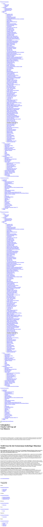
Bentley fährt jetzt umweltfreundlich (13, 37)
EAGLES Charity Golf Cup (11, 96)
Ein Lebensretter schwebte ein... (12, 42)
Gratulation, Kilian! (10, 31)
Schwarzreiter (9, 134)
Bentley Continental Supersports (12, 99)
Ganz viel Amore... (10, 63)
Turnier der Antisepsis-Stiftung (10, 171)
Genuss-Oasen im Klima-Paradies (12, 41)
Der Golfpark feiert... (10, 85)
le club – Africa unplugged (11, 88)
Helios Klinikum (7, 201)
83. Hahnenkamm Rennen (11, 17)
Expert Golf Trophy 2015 (11, 141)
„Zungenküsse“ (9, 26)
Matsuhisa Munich (10, 71)
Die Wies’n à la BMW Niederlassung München (14, 267)
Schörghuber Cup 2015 (8, 173)
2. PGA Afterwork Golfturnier (12, 92)
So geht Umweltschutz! (10, 64)
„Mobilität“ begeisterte (8, 150)
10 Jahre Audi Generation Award (12, 112)
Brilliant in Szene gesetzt (11, 44)
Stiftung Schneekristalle (11, 114)
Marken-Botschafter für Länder (12, 111)
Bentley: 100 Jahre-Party (11, 65)
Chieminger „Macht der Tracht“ (10, 172)
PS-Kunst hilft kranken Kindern (12, 24)
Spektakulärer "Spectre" (11, 349)
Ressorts (6, 6)
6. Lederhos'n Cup (10, 307)
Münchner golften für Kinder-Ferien (13, 60)
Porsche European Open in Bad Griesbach (14, 118)
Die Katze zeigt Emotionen (11, 130)
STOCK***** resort (8, 204)
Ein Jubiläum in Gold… (11, 29)
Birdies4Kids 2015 (10, 163)
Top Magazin (5, 179)
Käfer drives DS (9, 128)
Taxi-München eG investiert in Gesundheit (14, 287)
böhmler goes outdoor (10, 103)
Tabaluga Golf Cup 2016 (11, 119)
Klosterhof (6, 184)
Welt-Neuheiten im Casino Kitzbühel (13, 109)
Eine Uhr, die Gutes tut (10, 46)
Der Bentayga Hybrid (10, 266)
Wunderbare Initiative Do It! (11, 166)
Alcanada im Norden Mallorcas (12, 33)
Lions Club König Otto (10, 165)
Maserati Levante (9, 131)
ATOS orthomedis (8, 191)
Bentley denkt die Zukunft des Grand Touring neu (15, 58)
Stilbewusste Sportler (10, 78)
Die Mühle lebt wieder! (10, 34)
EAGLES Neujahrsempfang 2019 (12, 72)
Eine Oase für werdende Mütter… (12, 82)
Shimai (6, 200)
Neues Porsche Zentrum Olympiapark (13, 116)
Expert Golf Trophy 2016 (11, 120)
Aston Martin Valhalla (10, 35)
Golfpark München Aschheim (9, 170)
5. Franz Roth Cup (10, 308)
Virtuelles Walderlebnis (10, 73)
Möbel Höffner (7, 199)
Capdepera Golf (7, 206)
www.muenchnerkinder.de (4, 478)
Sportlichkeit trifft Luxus (11, 62)
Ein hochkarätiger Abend (11, 87)
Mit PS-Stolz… (9, 69)
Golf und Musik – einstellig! (11, 48)
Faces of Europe (9, 39)
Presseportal (5, 180)
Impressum (4, 525)
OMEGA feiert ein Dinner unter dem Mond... (14, 102)
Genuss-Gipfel (9, 347)
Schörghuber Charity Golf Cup (12, 79)
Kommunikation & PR (8, 9)
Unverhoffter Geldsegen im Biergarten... (13, 38)
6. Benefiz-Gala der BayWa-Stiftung (13, 327)
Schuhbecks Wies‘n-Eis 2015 (11, 140)
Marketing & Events (8, 10)
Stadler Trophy (7, 146)
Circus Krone (9, 226)
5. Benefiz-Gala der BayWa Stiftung (13, 176)
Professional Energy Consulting (10, 404)
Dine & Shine (9, 19)
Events (4, 142)
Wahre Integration (8, 160)
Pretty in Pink (9, 126)
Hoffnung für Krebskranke (11, 55)
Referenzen (4, 11)
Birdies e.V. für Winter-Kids (11, 164)
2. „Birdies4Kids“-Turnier (11, 100)
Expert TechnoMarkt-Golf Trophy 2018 (13, 288)
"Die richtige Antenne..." (11, 94)
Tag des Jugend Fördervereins (12, 101)
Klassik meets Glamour (11, 124)
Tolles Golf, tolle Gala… (11, 125)
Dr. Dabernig (7, 202)
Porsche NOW (7, 144)
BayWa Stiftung (7, 175)
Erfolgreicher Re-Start (10, 25)
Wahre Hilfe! (7, 368)
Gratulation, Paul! (10, 14)
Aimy (6, 405)
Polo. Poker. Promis (10, 107)
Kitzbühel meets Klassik (9, 148)
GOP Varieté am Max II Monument (12, 106)
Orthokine (6, 198)
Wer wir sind (7, 4)
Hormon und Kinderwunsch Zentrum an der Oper (13, 192)
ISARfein (8, 22)
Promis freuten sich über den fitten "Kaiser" (14, 54)
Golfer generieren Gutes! (11, 93)
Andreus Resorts (7, 185)
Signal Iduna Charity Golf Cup (12, 168)
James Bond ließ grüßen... (9, 145)
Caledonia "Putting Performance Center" (13, 104)
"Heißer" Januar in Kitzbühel (11, 110)
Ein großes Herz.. (10, 49)
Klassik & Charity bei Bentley (12, 53)
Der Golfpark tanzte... (10, 28)
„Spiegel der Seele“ (10, 89)
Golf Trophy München (10, 30)
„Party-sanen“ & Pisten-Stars (11, 51)
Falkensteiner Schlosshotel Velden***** (11, 207)
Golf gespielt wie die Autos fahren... (13, 75)
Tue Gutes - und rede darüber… (12, 121)
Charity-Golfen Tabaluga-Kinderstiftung (13, 162)
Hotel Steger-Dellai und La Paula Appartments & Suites (14, 187)
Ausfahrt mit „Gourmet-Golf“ (9, 147)
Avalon (6, 152)
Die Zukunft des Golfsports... (11, 129)
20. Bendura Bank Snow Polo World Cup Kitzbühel (15, 18)
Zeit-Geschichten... (8, 143)
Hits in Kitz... (9, 70)
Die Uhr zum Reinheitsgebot (11, 123)
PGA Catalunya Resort (8, 205)
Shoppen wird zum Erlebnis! (11, 23)
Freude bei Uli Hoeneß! (8, 157)
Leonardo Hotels (7, 203)
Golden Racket (9, 139)
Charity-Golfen (7, 161)
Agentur (4, 3)
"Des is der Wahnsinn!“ (11, 328)
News (3, 12)
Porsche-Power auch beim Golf (12, 27)
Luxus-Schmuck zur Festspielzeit (12, 59)
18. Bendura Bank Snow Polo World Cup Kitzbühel (15, 52)
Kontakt (4, 209)
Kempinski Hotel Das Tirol (9, 183)
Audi (5, 151)
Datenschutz (5, 524)
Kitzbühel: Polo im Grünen (11, 227)
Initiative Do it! (7, 174)
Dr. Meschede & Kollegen (9, 196)
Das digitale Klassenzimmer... (12, 47)
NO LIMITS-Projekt (8, 159)
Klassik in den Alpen (10, 83)
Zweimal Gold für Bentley (11, 76)
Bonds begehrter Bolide (11, 136)
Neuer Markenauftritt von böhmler (12, 113)
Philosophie (6, 5)
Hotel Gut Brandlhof (8, 186)
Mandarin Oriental (10, 15)
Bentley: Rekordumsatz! (11, 43)
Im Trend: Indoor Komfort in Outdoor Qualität (14, 66)
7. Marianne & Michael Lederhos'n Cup (13, 84)
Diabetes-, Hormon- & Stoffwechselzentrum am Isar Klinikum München (17, 193)
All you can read (5, 208)
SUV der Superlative (10, 68)
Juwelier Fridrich (9, 20)
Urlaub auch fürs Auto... (11, 61)
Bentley (6, 153)
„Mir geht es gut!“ (10, 50)
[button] (0, 443)
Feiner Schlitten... (10, 45)
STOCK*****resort (10, 133)
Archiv (6, 13)
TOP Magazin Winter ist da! (11, 32)
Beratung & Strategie (8, 8)
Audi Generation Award (11, 74)
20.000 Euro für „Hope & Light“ (12, 246)
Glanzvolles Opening (10, 135)
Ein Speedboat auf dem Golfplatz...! (13, 40)
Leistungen (4, 7)
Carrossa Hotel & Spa (8, 182)
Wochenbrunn (7, 188)
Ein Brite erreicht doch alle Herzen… (13, 127)
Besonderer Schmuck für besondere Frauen (14, 57)
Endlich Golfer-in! (10, 91)
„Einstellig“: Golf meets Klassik (12, 80)
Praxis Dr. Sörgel (7, 197)
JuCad (6, 189)
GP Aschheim (7, 154)
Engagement (5, 156)
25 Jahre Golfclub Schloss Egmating (13, 90)
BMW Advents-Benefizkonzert (12, 21)
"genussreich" (9, 98)
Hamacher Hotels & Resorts (9, 181)
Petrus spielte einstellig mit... (11, 86)
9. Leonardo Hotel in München (12, 115)
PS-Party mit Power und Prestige (10, 149)
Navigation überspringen (4, 1)
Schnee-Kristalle (7, 155)
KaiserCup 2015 (9, 167)
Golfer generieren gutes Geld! (12, 81)
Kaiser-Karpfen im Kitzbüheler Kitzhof (13, 108)
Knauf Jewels (7, 195)
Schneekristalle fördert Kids (11, 169)
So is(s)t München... (10, 67)
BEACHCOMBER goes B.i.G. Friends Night (14, 105)
